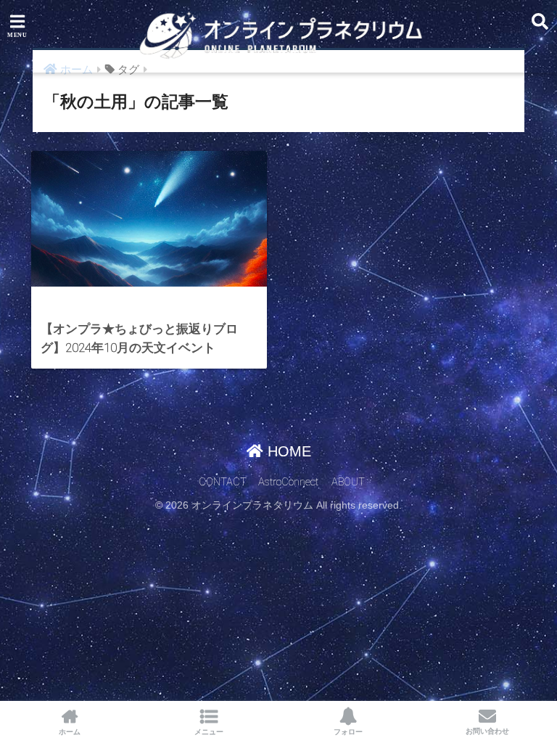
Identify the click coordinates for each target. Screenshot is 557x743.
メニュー (208, 732)
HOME (287, 451)
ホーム (70, 732)
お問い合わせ (487, 731)
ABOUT (348, 482)
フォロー (348, 732)
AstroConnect (288, 482)
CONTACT (223, 482)
